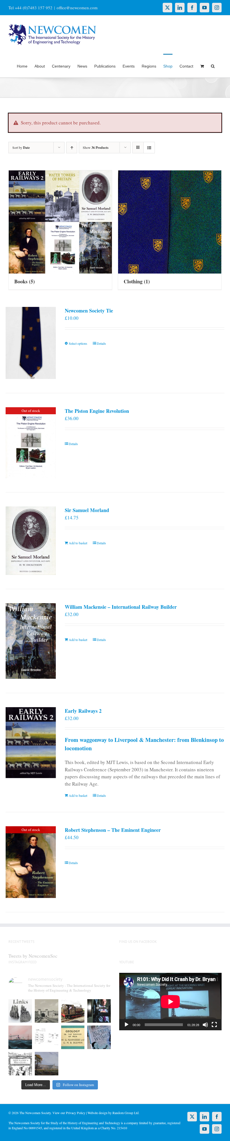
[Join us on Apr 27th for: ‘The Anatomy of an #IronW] (73, 1011)
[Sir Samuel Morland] (31, 540)
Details (101, 343)
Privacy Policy (75, 1112)
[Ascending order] (71, 147)
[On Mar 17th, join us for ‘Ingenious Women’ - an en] (99, 1037)
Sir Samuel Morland (87, 510)
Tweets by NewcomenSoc (33, 956)
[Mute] (205, 1024)
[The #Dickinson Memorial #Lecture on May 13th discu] (46, 1011)
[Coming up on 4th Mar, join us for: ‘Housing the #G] (46, 1063)
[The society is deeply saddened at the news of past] (99, 1011)
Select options (78, 343)
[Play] (126, 1024)
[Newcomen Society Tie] (31, 343)
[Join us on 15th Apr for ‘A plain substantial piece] (20, 1037)
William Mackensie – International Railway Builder (121, 606)
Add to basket (78, 543)
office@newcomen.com (77, 7)
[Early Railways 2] (31, 742)
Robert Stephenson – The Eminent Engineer (113, 830)
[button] (213, 65)
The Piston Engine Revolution (97, 411)
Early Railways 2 (83, 710)
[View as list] (149, 147)
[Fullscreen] (214, 1024)
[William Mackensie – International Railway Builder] (31, 641)
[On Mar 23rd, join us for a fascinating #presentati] (73, 1037)
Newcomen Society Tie (89, 310)
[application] (170, 1001)
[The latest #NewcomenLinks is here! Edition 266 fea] (20, 1011)
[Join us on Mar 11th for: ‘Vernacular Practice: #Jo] (20, 1063)
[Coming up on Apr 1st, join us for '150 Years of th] (46, 1037)
